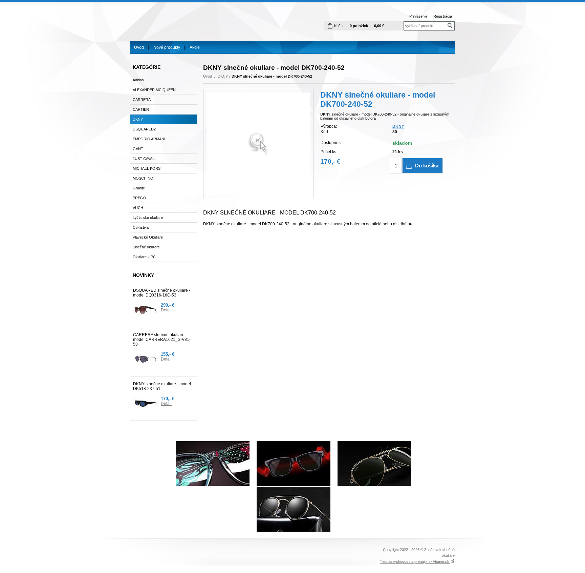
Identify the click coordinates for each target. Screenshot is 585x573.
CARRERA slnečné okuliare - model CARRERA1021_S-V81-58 (162, 339)
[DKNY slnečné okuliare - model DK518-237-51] (145, 403)
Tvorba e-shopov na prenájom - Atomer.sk (415, 561)
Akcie (195, 47)
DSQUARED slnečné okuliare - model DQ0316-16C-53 (161, 293)
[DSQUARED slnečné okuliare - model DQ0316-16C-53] (145, 310)
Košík (339, 26)
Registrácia (442, 16)
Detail (166, 310)
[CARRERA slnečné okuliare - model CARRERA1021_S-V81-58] (145, 359)
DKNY (223, 76)
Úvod (139, 47)
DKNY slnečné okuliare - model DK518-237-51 (162, 386)
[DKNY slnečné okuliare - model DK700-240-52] (258, 144)
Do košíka (426, 165)
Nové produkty (166, 47)
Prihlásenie (418, 16)
